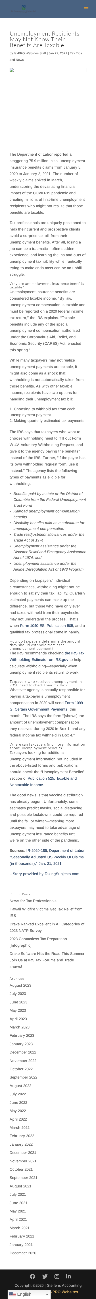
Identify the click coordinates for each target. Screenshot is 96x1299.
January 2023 (21, 1044)
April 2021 (18, 1219)
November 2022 (23, 1061)
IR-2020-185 (36, 850)
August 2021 (20, 1186)
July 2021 (18, 1194)
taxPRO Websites (62, 1292)
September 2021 (23, 1178)
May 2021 (18, 1211)
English (23, 1294)
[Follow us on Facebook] (32, 1277)
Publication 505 (60, 626)
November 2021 (23, 1161)
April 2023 (18, 1019)
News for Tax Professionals (33, 901)
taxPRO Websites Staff (30, 53)
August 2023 (20, 985)
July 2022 (18, 1094)
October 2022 (21, 1069)
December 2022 (23, 1052)
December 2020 (23, 1253)
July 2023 (18, 994)
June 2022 (18, 1102)
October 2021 (21, 1169)
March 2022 (19, 1128)
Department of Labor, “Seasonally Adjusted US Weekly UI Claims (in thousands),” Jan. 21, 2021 (48, 857)
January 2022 (21, 1144)
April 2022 (18, 1119)
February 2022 (22, 1136)
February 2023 (22, 1035)
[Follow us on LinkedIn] (68, 1277)
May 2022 (18, 1111)
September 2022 (23, 1077)
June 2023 (18, 1002)
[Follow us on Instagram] (56, 1277)
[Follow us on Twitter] (45, 1277)
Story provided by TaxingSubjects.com (46, 874)
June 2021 (18, 1203)
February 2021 (22, 1236)
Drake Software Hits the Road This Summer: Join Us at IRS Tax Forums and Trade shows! (48, 960)
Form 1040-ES (32, 626)
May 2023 (18, 1010)
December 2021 (23, 1153)
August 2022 (20, 1086)
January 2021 (21, 1245)
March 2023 (19, 1027)
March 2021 (19, 1228)
